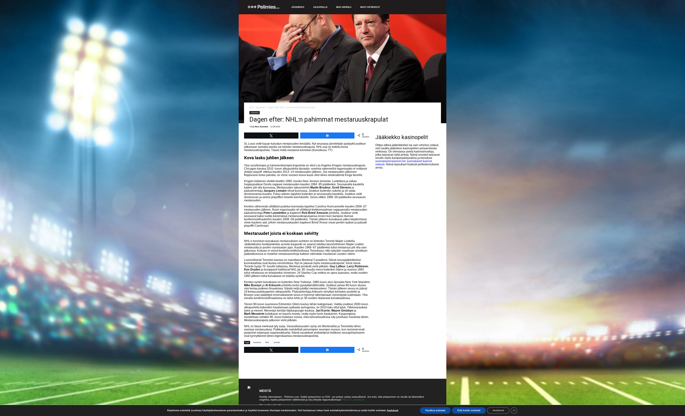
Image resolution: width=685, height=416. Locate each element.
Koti (251, 107)
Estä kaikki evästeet (468, 410)
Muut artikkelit (370, 7)
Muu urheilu (343, 7)
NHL (267, 342)
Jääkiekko (297, 7)
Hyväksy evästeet (435, 410)
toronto (277, 342)
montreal (257, 342)
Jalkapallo (320, 7)
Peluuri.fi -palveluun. (353, 399)
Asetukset (392, 410)
